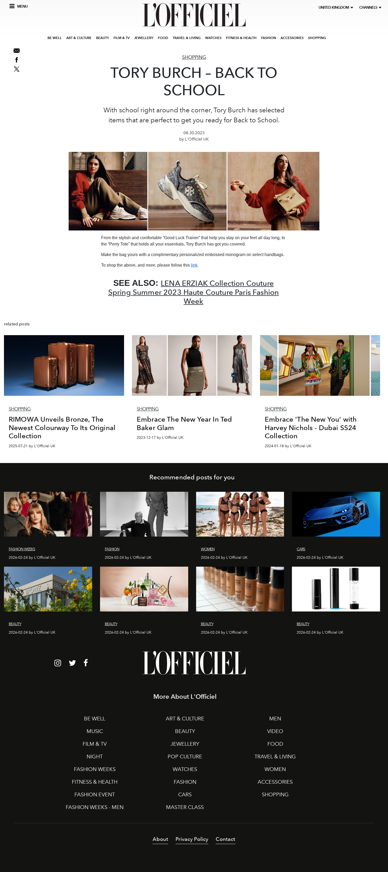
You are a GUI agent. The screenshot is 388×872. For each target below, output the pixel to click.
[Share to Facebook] (16, 60)
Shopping (194, 57)
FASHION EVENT (94, 794)
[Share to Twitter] (16, 69)
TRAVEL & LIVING (187, 38)
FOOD (163, 38)
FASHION (268, 38)
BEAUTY (102, 38)
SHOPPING (317, 38)
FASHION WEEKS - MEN (95, 807)
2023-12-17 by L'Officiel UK (160, 437)
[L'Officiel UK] (194, 15)
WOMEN (275, 769)
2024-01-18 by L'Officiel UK (288, 446)
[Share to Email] (16, 50)
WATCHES (213, 38)
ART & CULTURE (79, 38)
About (160, 839)
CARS (185, 794)
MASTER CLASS (185, 807)
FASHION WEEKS (95, 769)
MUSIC (95, 731)
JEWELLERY (143, 38)
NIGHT (95, 756)
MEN (275, 718)
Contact (225, 839)
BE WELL (55, 38)
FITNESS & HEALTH (241, 38)
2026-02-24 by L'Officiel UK (32, 557)
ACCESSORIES (292, 38)
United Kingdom (335, 7)
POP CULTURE (185, 756)
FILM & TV (121, 38)
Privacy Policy (192, 839)
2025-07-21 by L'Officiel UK (32, 446)
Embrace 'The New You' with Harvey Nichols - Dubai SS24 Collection (311, 427)
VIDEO (275, 731)
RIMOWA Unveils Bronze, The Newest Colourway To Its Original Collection (62, 427)
